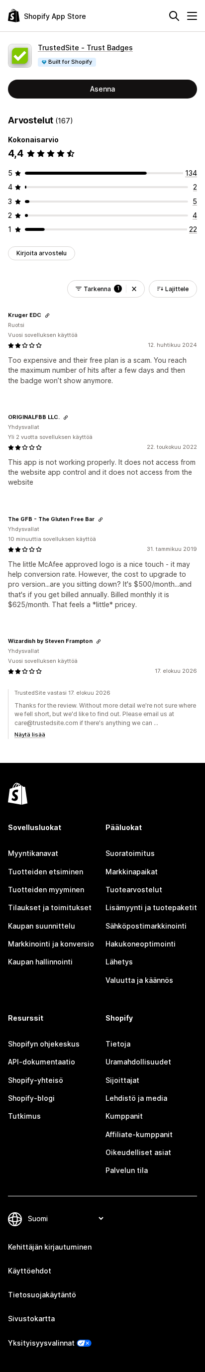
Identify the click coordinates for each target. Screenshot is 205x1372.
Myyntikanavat (33, 853)
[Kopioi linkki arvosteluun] (47, 315)
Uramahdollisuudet (138, 1061)
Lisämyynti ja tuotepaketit (151, 907)
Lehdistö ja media (136, 1098)
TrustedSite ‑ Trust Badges (85, 47)
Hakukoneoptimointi (140, 944)
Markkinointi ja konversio (51, 944)
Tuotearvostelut (133, 889)
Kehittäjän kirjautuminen (50, 1247)
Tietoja (117, 1044)
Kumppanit (124, 1116)
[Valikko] (192, 16)
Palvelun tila (126, 1170)
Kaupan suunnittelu (41, 926)
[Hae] (174, 16)
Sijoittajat (122, 1080)
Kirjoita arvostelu (41, 253)
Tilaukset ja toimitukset (50, 907)
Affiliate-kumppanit (139, 1134)
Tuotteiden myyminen (46, 889)
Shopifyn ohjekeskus (44, 1044)
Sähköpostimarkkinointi (146, 926)
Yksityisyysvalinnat (41, 1343)
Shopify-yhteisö (35, 1080)
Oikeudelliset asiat (138, 1152)
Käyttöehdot (29, 1270)
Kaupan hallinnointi (40, 961)
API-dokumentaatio (41, 1061)
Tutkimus (24, 1116)
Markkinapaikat (131, 871)
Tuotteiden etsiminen (45, 871)
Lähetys (119, 961)
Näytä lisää (29, 734)
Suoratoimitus (130, 853)
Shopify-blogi (31, 1098)
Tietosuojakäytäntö (42, 1294)
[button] (134, 289)
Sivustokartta (31, 1318)
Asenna (102, 89)
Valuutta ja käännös (139, 980)
